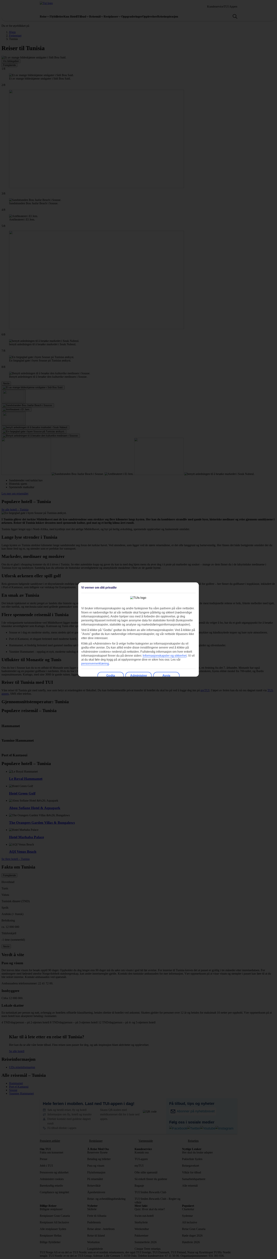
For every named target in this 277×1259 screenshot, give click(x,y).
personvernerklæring (95, 663)
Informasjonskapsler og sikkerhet (165, 655)
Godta (110, 675)
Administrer (138, 675)
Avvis (166, 675)
